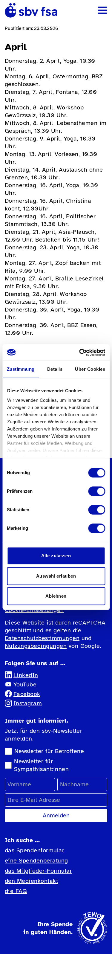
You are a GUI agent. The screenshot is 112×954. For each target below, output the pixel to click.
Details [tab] (54, 369)
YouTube (24, 684)
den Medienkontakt (31, 881)
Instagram (27, 703)
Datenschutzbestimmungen (42, 638)
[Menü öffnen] (102, 10)
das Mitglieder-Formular (38, 870)
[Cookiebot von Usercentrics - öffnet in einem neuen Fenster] (79, 352)
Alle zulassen (56, 555)
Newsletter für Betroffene (49, 751)
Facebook (26, 694)
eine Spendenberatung (36, 860)
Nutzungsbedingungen (36, 646)
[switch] (96, 491)
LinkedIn (25, 675)
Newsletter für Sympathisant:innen (41, 765)
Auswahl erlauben (56, 575)
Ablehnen (56, 596)
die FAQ (16, 891)
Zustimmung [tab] (21, 369)
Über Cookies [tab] (90, 369)
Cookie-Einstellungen (34, 610)
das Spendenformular (34, 850)
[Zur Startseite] (31, 10)
